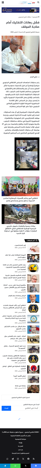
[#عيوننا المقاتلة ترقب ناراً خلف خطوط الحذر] (33, 258)
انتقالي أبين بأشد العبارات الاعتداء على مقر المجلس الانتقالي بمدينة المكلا (14, 307)
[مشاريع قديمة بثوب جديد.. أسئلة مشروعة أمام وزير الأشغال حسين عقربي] (33, 288)
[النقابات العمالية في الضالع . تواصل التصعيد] (33, 369)
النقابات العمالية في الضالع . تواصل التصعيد (14, 367)
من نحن (20, 450)
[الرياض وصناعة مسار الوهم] (33, 299)
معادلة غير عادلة (20, 386)
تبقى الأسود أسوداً (19, 376)
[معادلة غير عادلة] (33, 389)
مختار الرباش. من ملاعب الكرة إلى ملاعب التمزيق (15, 327)
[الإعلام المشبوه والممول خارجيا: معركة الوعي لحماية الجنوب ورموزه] (33, 278)
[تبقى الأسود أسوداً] (33, 379)
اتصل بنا (20, 446)
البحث (6, 408)
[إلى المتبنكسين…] (33, 248)
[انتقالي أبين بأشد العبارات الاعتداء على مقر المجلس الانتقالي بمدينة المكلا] (33, 308)
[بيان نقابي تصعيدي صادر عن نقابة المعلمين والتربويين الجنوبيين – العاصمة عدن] (33, 268)
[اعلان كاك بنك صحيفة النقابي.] (20, 10)
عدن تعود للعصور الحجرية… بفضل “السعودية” (15, 347)
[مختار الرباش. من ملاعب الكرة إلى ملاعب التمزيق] (33, 329)
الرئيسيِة (35, 17)
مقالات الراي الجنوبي (24, 17)
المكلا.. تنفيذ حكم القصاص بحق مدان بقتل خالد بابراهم (15, 337)
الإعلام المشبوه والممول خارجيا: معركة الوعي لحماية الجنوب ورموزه (14, 276)
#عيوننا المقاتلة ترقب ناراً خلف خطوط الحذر (15, 256)
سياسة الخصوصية (20, 439)
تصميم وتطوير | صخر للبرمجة (20, 453)
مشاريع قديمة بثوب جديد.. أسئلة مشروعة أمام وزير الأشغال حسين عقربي (14, 287)
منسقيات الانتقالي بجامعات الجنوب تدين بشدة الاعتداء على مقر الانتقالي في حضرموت (14, 358)
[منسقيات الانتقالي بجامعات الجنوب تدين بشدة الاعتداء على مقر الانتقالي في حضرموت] (33, 359)
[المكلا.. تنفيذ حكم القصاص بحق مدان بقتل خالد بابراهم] (33, 339)
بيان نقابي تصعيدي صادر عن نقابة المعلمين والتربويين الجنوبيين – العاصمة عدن (14, 267)
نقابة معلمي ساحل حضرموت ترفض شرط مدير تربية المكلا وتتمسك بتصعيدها (14, 318)
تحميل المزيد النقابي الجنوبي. (20, 397)
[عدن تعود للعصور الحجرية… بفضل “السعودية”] (33, 349)
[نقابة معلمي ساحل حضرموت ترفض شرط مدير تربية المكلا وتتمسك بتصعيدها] (33, 319)
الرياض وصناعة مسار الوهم (17, 295)
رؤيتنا (20, 443)
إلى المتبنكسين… (20, 245)
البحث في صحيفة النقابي (31, 404)
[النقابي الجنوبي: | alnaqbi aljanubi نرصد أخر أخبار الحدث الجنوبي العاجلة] (27, 3)
